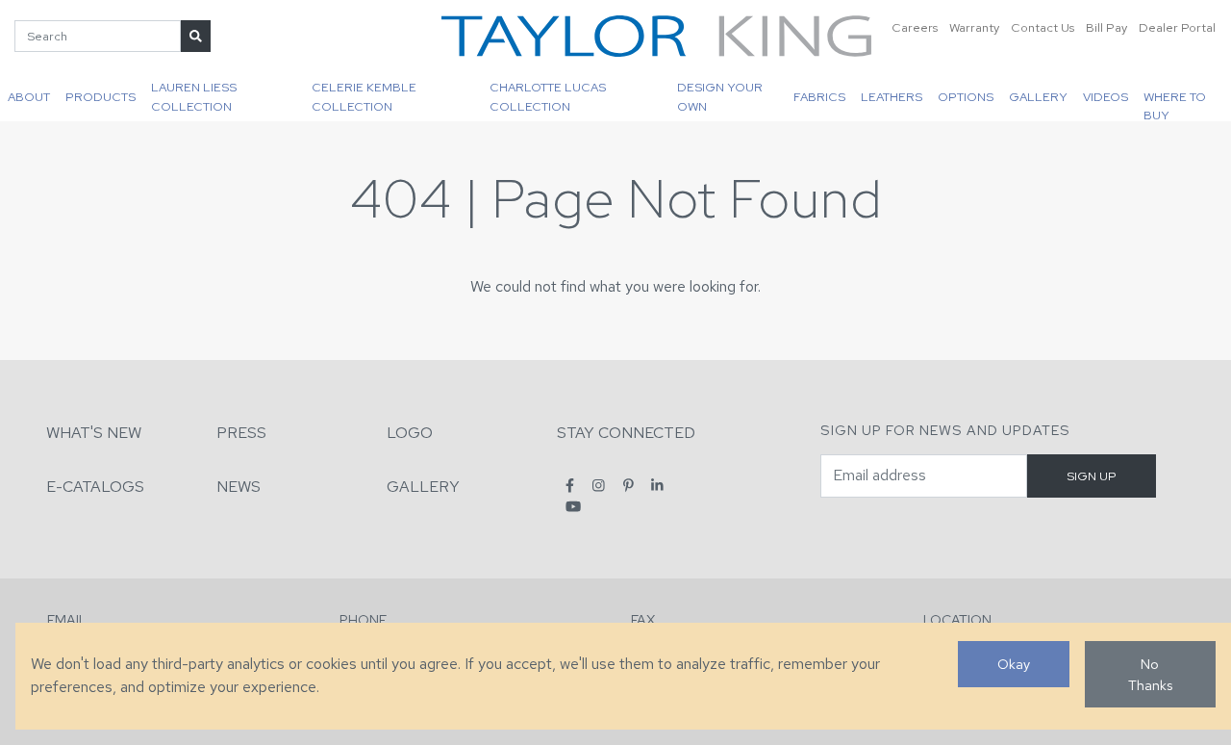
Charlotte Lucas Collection (548, 96)
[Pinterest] (628, 485)
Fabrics (819, 97)
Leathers (891, 97)
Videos (1105, 97)
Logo (410, 433)
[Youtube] (573, 507)
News (238, 486)
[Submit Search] (196, 36)
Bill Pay (1106, 27)
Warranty (974, 27)
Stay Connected (626, 433)
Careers (915, 27)
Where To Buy (1174, 105)
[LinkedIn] (657, 485)
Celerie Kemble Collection (364, 96)
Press (241, 433)
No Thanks (1150, 674)
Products (100, 97)
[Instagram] (598, 485)
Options (965, 97)
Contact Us (1042, 27)
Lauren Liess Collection (194, 96)
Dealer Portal (1177, 27)
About (29, 97)
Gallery (1038, 97)
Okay (1013, 664)
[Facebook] (569, 485)
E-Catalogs (95, 486)
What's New (93, 433)
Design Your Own (720, 96)
